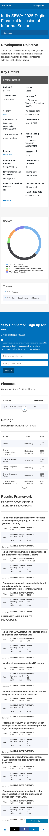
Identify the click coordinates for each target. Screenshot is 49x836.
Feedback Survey (37, 821)
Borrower (30, 96)
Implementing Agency (32, 135)
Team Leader (9, 95)
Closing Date (31, 172)
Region (6, 151)
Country (7, 111)
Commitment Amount (9, 161)
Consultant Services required (12, 184)
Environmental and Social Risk (12, 173)
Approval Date (10, 119)
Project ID (7, 87)
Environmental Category (32, 161)
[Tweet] (14, 829)
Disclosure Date (32, 111)
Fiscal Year (31, 151)
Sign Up (8, 370)
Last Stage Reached (34, 183)
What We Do (6, 5)
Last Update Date (33, 192)
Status (28, 87)
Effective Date (32, 119)
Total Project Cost (12, 134)
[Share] (24, 829)
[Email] (5, 829)
